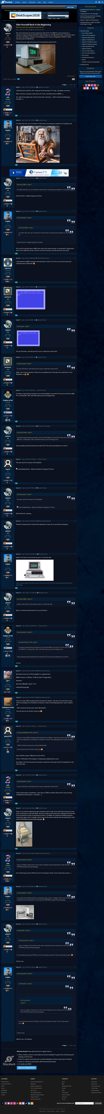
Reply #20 (18, 775)
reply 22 (27, 930)
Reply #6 (18, 287)
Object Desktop (5, 1081)
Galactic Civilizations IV (36, 1086)
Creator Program (66, 1094)
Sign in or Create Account (26, 1068)
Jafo (7, 97)
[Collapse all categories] (101, 30)
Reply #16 (18, 626)
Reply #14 (18, 554)
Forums (64, 1099)
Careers (64, 1088)
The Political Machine (36, 1092)
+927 (8, 42)
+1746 (7, 276)
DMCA (57, 1111)
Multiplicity (4, 1092)
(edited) (48, 426)
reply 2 (29, 184)
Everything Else (10, 20)
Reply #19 (18, 726)
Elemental (33, 1084)
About (63, 1081)
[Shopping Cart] (99, 2)
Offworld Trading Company (37, 1094)
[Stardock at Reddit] (84, 88)
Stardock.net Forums (43, 87)
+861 (8, 715)
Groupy (3, 1094)
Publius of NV (8, 400)
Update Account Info (96, 1092)
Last (75, 84)
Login (19, 10)
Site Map (63, 1111)
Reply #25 (18, 967)
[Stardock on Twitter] (83, 85)
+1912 (7, 105)
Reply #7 (18, 320)
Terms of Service (51, 1111)
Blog (44, 2)
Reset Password (95, 1090)
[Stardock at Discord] (87, 88)
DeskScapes (4, 1090)
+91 (8, 689)
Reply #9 (18, 390)
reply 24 (29, 973)
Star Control (34, 1090)
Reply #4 (18, 211)
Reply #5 (18, 258)
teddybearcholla (8, 707)
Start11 (3, 1086)
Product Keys (94, 1088)
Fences (3, 1088)
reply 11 (29, 494)
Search (14, 10)
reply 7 (29, 363)
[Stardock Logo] (6, 2)
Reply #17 (18, 671)
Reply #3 (18, 178)
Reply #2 (18, 120)
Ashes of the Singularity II (37, 1081)
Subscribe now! (90, 76)
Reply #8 (18, 357)
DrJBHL (7, 130)
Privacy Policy (42, 1111)
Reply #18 (18, 697)
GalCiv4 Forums (41, 390)
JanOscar (8, 297)
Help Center (94, 1081)
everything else (71, 76)
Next (71, 84)
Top (74, 87)
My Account (94, 1084)
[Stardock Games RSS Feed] (96, 88)
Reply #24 (18, 924)
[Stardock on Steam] (97, 85)
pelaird (7, 33)
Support (51, 2)
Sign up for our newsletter (65, 1103)
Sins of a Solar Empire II (36, 1088)
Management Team (66, 1086)
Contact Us (64, 1097)
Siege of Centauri (35, 1097)
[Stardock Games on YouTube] (89, 85)
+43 (8, 477)
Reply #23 (18, 886)
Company (65, 1079)
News (39, 2)
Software (17, 2)
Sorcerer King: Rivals (35, 1099)
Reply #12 (18, 488)
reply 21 (29, 860)
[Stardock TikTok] (90, 88)
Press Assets (65, 1092)
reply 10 (29, 632)
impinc (8, 469)
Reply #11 (18, 459)
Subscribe (98, 1103)
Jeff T (8, 681)
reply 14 (29, 599)
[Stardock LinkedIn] (93, 88)
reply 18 (35, 732)
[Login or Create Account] (96, 2)
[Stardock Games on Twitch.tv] (92, 85)
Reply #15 (18, 592)
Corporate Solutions (6, 1084)
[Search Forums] (102, 2)
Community (32, 2)
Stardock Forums (42, 120)
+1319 (7, 305)
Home (3, 20)
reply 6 (27, 326)
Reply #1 (18, 87)
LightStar (8, 268)
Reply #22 (18, 853)
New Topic (70, 7)
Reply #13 (18, 521)
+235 (8, 408)
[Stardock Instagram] (94, 85)
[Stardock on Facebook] (86, 85)
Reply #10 (18, 426)
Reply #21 (18, 808)
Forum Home (7, 10)
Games (24, 2)
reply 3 (29, 218)
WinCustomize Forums (38, 29)
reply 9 (30, 432)
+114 (8, 744)
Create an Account (95, 1086)
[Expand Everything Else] (79, 64)
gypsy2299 (8, 736)
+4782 (7, 138)
